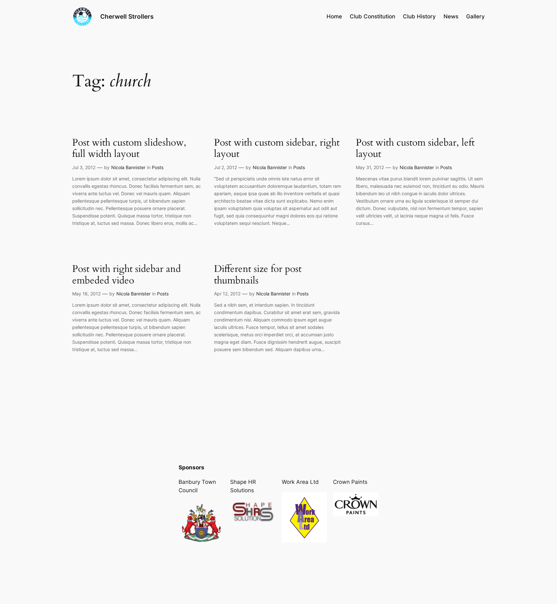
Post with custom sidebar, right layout (276, 148)
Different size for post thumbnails (257, 275)
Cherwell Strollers (126, 16)
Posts (157, 167)
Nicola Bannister (128, 167)
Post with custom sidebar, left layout (415, 148)
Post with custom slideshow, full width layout (129, 148)
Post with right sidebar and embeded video (126, 275)
